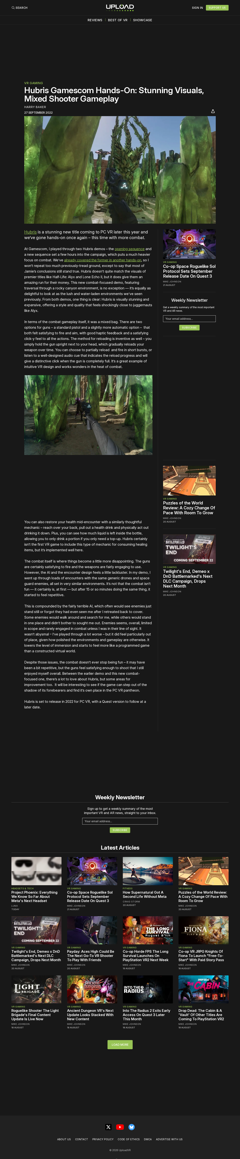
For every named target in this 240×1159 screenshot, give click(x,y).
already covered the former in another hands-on (102, 260)
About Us (64, 1139)
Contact (81, 1139)
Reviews (95, 20)
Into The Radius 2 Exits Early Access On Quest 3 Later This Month (146, 1015)
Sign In (197, 7)
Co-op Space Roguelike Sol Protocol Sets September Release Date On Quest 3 (189, 271)
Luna (14, 905)
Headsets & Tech (22, 888)
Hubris (30, 232)
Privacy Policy (103, 1139)
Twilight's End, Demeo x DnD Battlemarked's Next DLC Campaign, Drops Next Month (187, 579)
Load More (120, 1044)
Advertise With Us (169, 1139)
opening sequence (130, 249)
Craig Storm (131, 901)
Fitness (128, 888)
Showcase (142, 20)
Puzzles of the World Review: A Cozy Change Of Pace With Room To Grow (189, 507)
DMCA (148, 1139)
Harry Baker (35, 107)
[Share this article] (213, 111)
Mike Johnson (172, 281)
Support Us (217, 7)
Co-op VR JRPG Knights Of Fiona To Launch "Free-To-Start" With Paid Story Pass (201, 955)
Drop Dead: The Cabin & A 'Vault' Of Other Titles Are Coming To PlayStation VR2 (201, 1015)
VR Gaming (33, 83)
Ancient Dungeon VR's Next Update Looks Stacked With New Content (90, 1015)
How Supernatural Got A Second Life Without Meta (145, 894)
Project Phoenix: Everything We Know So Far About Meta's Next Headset (34, 896)
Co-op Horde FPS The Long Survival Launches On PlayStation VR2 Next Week (145, 955)
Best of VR (118, 20)
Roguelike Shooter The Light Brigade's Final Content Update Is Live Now (35, 1015)
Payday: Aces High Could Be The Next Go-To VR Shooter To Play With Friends (90, 955)
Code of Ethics (129, 1139)
